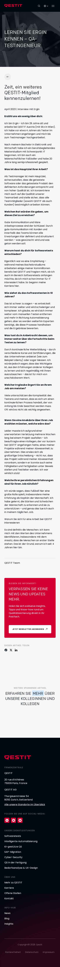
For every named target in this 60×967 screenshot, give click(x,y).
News (7, 913)
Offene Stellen (12, 893)
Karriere (9, 887)
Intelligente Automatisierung (20, 841)
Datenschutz (32, 952)
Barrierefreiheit (13, 952)
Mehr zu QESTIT (13, 882)
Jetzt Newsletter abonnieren (28, 629)
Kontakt (9, 898)
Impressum (48, 952)
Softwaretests (12, 836)
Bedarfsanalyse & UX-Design (21, 867)
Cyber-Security (13, 857)
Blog (6, 918)
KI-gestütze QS (13, 846)
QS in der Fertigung (15, 862)
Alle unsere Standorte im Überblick (24, 804)
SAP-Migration (12, 851)
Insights (8, 923)
